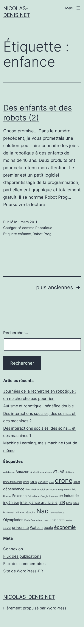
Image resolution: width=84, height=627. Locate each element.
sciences (57, 520)
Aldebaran (8, 472)
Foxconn (19, 496)
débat (76, 482)
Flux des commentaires (24, 563)
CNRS (33, 482)
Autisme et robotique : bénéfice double (38, 406)
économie (65, 527)
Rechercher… (15, 332)
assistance (46, 472)
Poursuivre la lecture (24, 204)
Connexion (13, 549)
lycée (76, 503)
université (20, 527)
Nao (42, 511)
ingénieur (11, 502)
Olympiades (13, 520)
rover (45, 520)
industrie (71, 496)
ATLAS (58, 471)
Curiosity (43, 482)
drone (63, 480)
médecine (30, 512)
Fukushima (33, 496)
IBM (61, 496)
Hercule (53, 496)
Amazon (22, 471)
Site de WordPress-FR (23, 571)
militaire (19, 512)
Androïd (34, 472)
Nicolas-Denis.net (29, 597)
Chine (26, 482)
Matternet (8, 512)
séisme (7, 528)
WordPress (56, 608)
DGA (51, 482)
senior (69, 520)
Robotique (43, 228)
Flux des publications (22, 556)
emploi (41, 489)
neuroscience (57, 512)
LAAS (69, 503)
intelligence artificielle (39, 502)
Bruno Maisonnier (12, 482)
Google (44, 496)
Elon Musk (30, 489)
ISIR (62, 502)
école (48, 527)
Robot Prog (42, 234)
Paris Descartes (33, 520)
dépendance (13, 489)
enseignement (63, 489)
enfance (24, 234)
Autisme (69, 472)
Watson (36, 527)
